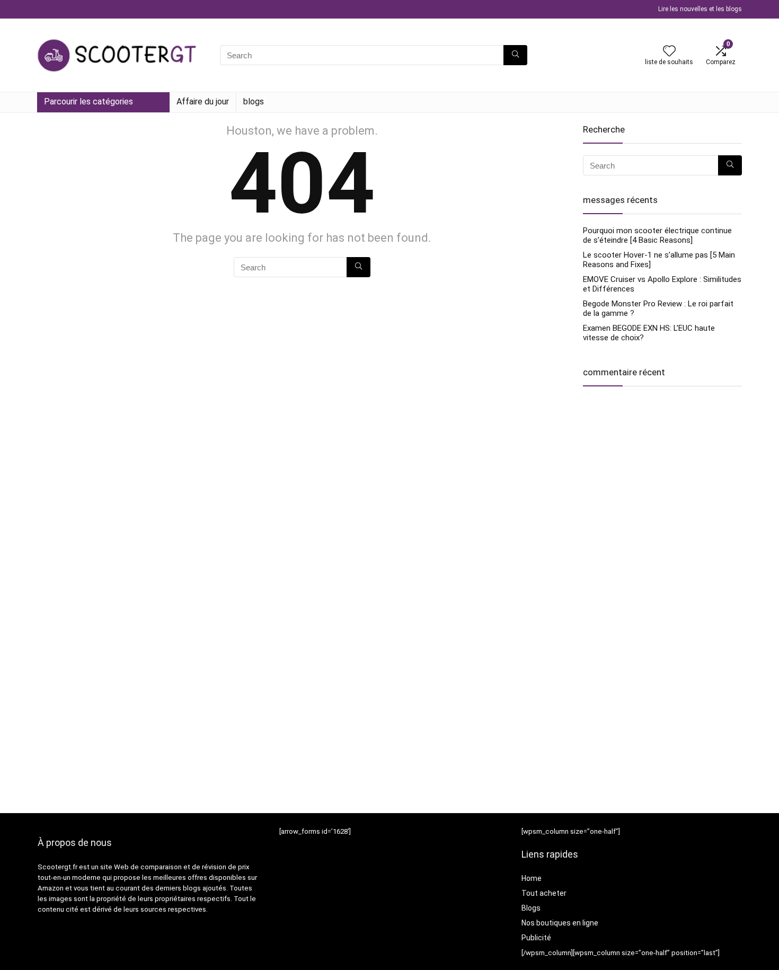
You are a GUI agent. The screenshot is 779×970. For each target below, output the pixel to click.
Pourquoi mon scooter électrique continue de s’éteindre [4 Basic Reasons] (657, 235)
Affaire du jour (202, 101)
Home (531, 878)
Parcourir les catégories (88, 101)
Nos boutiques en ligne (559, 923)
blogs (253, 101)
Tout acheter (543, 893)
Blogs (531, 908)
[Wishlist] (669, 52)
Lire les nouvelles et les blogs (700, 9)
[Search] (515, 55)
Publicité (536, 937)
